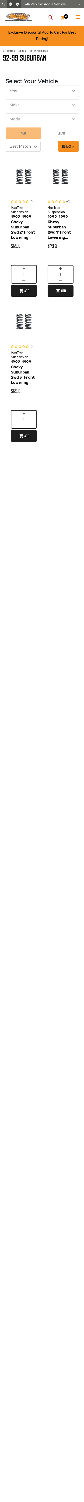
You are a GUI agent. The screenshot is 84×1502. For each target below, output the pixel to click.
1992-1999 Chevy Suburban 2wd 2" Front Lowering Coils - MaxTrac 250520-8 (23, 227)
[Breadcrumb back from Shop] (16, 51)
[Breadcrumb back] (27, 51)
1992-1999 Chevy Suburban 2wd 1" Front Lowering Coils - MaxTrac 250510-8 (59, 227)
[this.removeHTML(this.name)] (24, 176)
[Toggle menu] (77, 16)
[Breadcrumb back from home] (5, 51)
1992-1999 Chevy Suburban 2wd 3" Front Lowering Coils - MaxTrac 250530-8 (23, 372)
